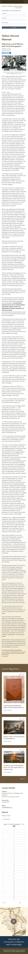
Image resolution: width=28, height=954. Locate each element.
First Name (4, 13)
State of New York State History (14, 650)
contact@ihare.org (7, 807)
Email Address (5, 22)
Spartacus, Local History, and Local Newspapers (13, 45)
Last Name (4, 18)
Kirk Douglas (22, 651)
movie (3, 613)
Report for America (6, 653)
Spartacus (12, 653)
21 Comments (5, 656)
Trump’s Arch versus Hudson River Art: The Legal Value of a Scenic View (13, 767)
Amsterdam (6, 651)
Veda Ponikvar (14, 569)
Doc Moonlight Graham (15, 651)
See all (22, 779)
